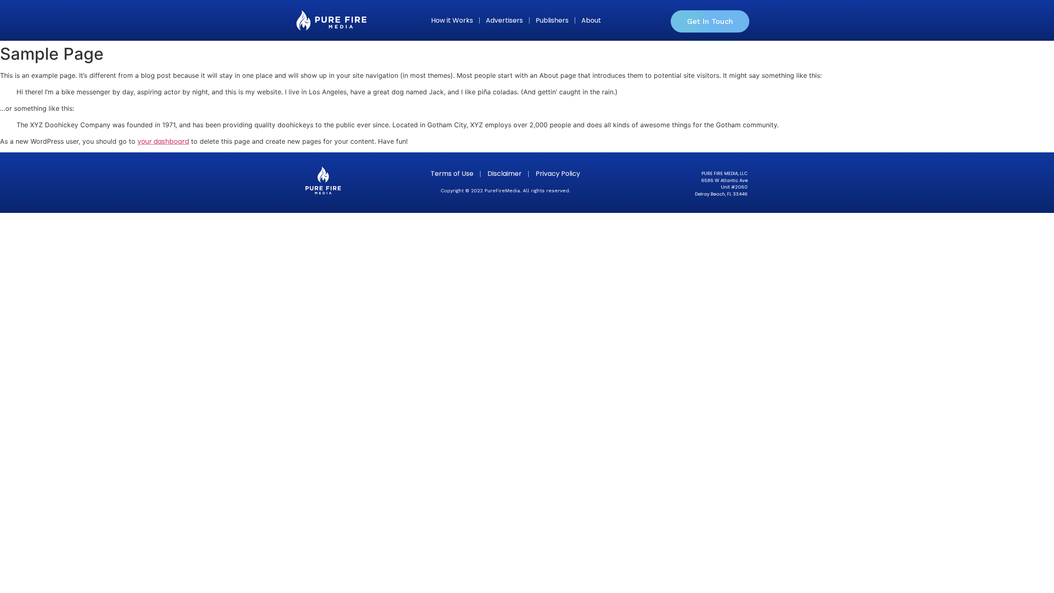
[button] (710, 21)
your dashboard (163, 141)
